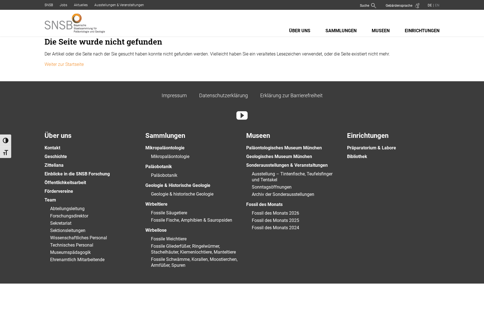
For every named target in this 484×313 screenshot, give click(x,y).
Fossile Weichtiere (169, 239)
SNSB (49, 5)
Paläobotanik (158, 166)
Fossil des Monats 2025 (275, 220)
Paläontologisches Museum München (284, 147)
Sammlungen (341, 30)
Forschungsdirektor (69, 216)
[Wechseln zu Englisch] (436, 5)
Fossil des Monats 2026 (275, 213)
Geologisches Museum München (279, 156)
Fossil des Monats (264, 204)
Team (50, 200)
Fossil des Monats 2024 (275, 227)
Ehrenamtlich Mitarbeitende (77, 259)
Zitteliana (54, 165)
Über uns (299, 30)
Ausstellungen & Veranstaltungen (119, 5)
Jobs (63, 5)
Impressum (174, 95)
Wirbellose (156, 230)
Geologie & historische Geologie (182, 194)
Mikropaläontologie (165, 147)
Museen (381, 30)
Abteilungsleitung (67, 208)
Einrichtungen (422, 30)
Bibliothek (357, 156)
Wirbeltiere (156, 204)
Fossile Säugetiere (169, 212)
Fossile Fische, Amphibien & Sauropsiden (191, 220)
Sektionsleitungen (67, 230)
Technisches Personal (71, 245)
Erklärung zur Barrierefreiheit (291, 95)
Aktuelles (81, 5)
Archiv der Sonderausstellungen (283, 194)
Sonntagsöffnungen (272, 187)
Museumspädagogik (70, 252)
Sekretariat (60, 223)
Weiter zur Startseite (64, 64)
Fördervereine (59, 191)
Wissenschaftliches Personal (78, 237)
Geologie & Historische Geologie (177, 185)
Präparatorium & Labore (371, 147)
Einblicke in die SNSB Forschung (77, 174)
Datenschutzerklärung (223, 95)
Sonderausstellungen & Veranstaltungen (287, 165)
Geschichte (56, 156)
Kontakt (52, 147)
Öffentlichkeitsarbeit (65, 182)
